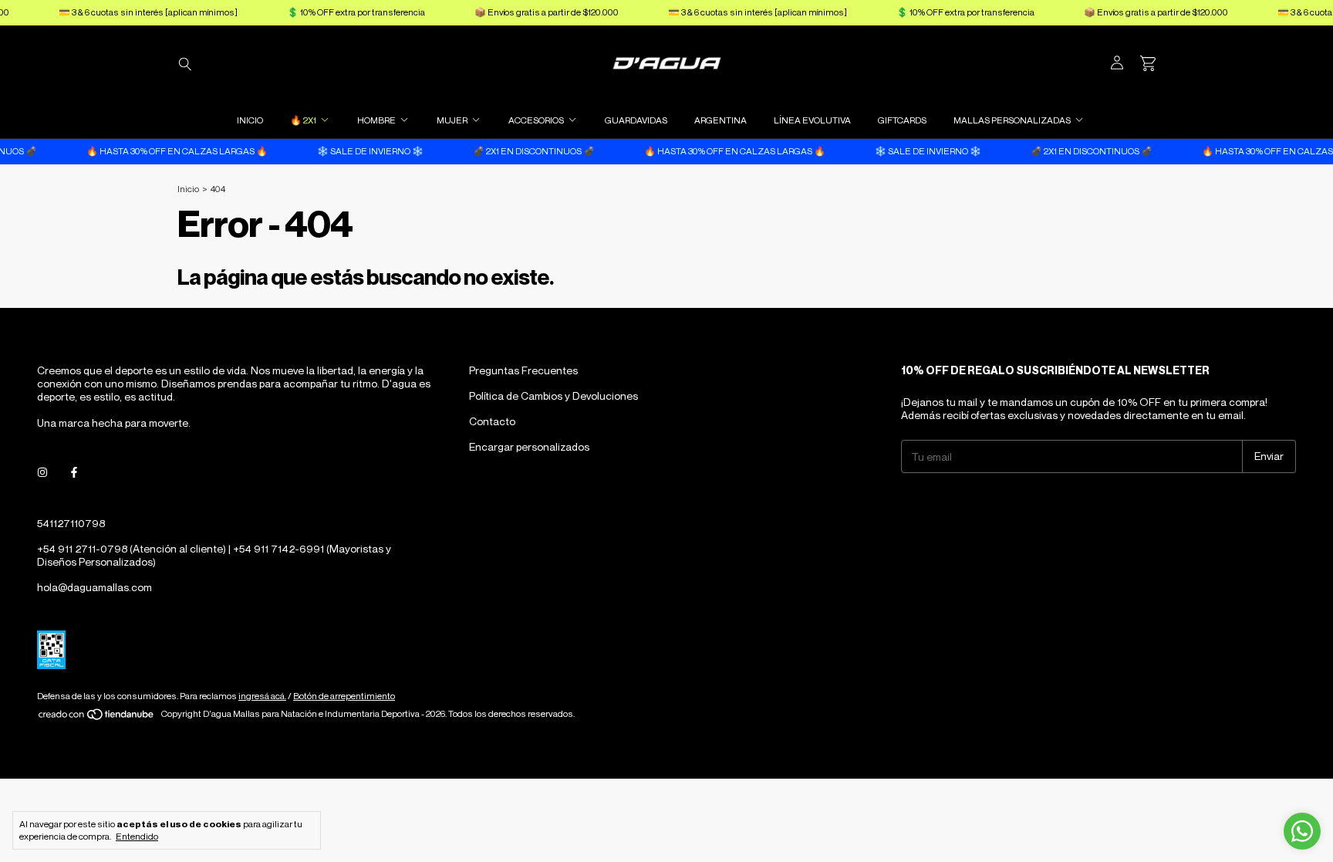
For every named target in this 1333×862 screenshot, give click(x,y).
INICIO (250, 120)
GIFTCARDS (902, 120)
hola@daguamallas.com (94, 586)
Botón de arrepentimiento (344, 695)
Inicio (188, 188)
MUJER (452, 120)
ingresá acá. (262, 695)
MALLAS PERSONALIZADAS (1012, 120)
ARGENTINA (720, 120)
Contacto (492, 421)
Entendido (137, 836)
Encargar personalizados (529, 446)
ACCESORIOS (536, 120)
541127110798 (71, 522)
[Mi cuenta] (1117, 63)
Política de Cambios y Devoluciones (553, 395)
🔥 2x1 (303, 120)
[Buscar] (185, 63)
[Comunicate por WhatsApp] (1302, 831)
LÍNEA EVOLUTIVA (812, 120)
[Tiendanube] (97, 717)
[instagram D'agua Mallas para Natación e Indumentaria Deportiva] (42, 472)
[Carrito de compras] (1148, 64)
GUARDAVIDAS (636, 120)
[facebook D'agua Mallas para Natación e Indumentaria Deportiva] (74, 472)
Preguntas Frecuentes (523, 370)
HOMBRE (376, 120)
